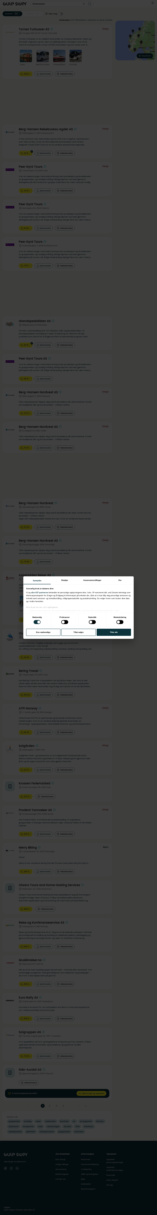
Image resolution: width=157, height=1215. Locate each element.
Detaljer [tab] (64, 580)
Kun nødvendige (43, 632)
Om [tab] (119, 580)
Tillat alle (114, 632)
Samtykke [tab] (37, 580)
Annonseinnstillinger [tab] (92, 580)
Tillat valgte (78, 632)
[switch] (64, 622)
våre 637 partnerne (39, 592)
